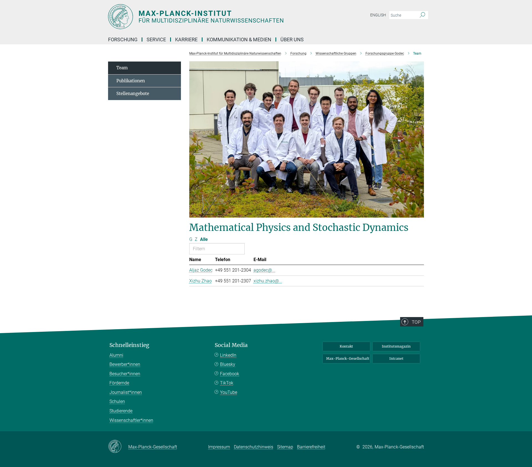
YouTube (228, 392)
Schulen (117, 401)
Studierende (120, 411)
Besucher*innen (124, 373)
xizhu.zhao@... (268, 281)
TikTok (226, 383)
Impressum (219, 447)
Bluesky (227, 364)
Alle (204, 239)
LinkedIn (228, 355)
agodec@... (264, 270)
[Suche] (422, 15)
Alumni (116, 355)
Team (122, 67)
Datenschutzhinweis (253, 447)
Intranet (396, 358)
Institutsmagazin (396, 346)
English (378, 15)
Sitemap (285, 447)
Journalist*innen (125, 392)
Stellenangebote (132, 93)
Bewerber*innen (124, 364)
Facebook (229, 373)
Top (416, 322)
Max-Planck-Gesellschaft (347, 358)
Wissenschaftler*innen (131, 420)
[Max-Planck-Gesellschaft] (118, 446)
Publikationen (130, 80)
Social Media (231, 345)
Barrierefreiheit (311, 447)
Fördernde (119, 383)
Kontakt (346, 346)
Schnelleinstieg (129, 345)
